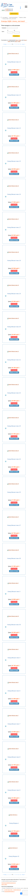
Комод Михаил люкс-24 (14, 459)
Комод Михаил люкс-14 (14, 128)
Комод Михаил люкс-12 (14, 62)
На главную (5, 17)
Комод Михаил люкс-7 (14, 724)
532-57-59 (8, 889)
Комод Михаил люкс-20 (14, 326)
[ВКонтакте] (21, 893)
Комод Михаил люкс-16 (14, 194)
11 (20, 44)
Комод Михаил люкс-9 (14, 790)
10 (18, 44)
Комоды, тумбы (22, 17)
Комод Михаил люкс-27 (14, 525)
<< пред (4, 44)
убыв (20, 40)
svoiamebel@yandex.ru (9, 891)
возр (17, 40)
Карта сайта (4, 884)
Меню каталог (14, 13)
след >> (23, 44)
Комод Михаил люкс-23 (14, 426)
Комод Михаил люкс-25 (14, 492)
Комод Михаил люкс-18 (14, 260)
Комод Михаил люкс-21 (14, 359)
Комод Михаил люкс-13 (14, 95)
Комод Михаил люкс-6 (14, 690)
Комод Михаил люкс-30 (14, 624)
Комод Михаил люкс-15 (14, 161)
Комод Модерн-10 (14, 856)
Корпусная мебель (13, 17)
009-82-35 (17, 889)
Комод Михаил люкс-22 (14, 393)
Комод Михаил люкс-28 (14, 558)
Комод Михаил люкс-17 (14, 227)
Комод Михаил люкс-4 (14, 657)
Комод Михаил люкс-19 (14, 293)
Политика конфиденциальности (9, 882)
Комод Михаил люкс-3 (14, 591)
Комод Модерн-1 (14, 823)
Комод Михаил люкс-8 (14, 757)
